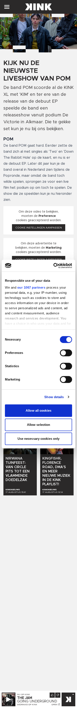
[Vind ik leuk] (52, 695)
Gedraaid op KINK (27, 704)
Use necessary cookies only (39, 438)
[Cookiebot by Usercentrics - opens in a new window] (54, 265)
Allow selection (38, 424)
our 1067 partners (31, 287)
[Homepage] (38, 7)
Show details (54, 397)
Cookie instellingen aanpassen (38, 227)
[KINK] (68, 699)
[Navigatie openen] (7, 7)
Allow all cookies (38, 410)
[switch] (66, 352)
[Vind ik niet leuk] (57, 695)
